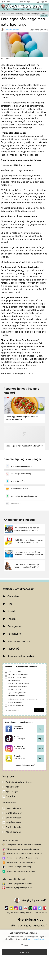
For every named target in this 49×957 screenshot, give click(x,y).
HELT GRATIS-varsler (14, 680)
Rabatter (44, 9)
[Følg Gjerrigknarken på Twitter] (40, 908)
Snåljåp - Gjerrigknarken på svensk (19, 884)
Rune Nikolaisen (12, 30)
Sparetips (9, 13)
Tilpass (24, 945)
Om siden (13, 596)
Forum (8, 9)
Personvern (14, 633)
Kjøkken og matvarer (22, 13)
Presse (11, 618)
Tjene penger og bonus (15, 702)
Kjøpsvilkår (13, 648)
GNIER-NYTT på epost (14, 671)
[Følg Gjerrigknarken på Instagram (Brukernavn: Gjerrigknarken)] (16, 908)
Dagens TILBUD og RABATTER (17, 693)
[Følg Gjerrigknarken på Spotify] (30, 908)
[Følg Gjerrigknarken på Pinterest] (44, 908)
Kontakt (12, 611)
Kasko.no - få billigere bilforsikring (18, 867)
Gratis (28, 9)
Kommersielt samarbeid (21, 656)
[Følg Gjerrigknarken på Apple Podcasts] (35, 908)
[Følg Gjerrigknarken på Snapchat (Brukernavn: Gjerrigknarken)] (11, 908)
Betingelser (14, 626)
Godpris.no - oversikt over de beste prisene (22, 858)
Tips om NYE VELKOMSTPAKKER (17, 677)
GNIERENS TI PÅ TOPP (14, 690)
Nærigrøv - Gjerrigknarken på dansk (19, 888)
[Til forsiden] (3, 6)
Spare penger (18, 9)
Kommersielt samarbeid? (24, 765)
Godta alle (24, 952)
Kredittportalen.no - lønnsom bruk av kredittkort (23, 845)
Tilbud (36, 9)
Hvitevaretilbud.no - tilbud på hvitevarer (20, 871)
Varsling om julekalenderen (16, 705)
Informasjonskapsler (19, 641)
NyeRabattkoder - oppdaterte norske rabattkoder (24, 853)
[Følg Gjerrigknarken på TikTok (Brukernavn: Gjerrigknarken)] (6, 908)
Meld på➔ (39, 710)
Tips (10, 603)
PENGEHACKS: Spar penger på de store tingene (22, 699)
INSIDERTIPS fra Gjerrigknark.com (18, 674)
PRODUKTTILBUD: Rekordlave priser (19, 683)
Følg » (40, 729)
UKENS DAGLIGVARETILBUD (16, 696)
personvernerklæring (36, 939)
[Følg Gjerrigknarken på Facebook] (21, 908)
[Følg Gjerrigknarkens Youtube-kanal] (25, 908)
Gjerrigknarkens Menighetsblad (17, 686)
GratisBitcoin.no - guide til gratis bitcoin (20, 862)
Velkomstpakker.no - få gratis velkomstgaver (22, 849)
